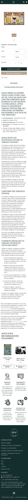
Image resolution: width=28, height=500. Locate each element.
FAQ (2, 461)
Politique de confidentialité (8, 448)
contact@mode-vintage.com (11, 477)
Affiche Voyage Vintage (7, 358)
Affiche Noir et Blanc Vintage (20, 359)
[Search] (23, 2)
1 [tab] (14, 40)
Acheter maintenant (15, 73)
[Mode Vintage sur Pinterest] (14, 493)
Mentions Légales (6, 443)
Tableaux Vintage (18, 321)
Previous (3, 354)
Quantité (3, 62)
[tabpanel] (14, 35)
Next (25, 354)
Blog (2, 464)
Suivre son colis (5, 469)
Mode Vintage (10, 497)
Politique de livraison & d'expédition (11, 445)
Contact (3, 466)
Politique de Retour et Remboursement (12, 450)
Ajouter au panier (21, 366)
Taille (2, 51)
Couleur (3, 57)
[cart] (26, 2)
